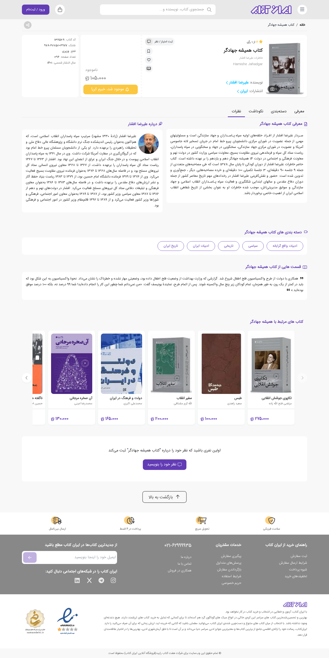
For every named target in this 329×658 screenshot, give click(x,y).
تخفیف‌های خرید (296, 576)
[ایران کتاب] (271, 9)
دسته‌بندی (279, 111)
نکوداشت (256, 111)
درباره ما (186, 557)
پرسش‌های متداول (228, 563)
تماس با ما (184, 564)
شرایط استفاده (231, 576)
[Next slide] (27, 378)
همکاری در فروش (179, 571)
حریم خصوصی (231, 583)
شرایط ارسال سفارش (293, 563)
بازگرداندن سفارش (229, 570)
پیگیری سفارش (231, 556)
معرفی (299, 111)
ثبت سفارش (299, 556)
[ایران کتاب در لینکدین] (77, 581)
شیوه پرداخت (298, 570)
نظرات (236, 111)
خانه (302, 25)
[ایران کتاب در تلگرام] (101, 581)
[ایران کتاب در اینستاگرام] (113, 581)
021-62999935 (177, 545)
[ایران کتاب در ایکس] (89, 581)
